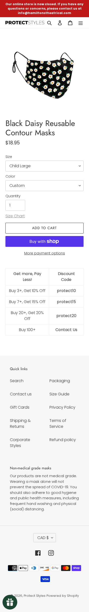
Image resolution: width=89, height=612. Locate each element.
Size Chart (15, 216)
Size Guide (59, 394)
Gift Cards (19, 407)
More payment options (44, 253)
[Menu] (80, 22)
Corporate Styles (20, 442)
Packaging (59, 381)
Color (10, 176)
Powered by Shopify (62, 595)
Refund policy (62, 440)
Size (8, 156)
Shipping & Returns (20, 423)
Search (16, 381)
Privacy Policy (62, 407)
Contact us (21, 394)
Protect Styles (34, 595)
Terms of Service (57, 423)
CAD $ (43, 538)
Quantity (13, 196)
